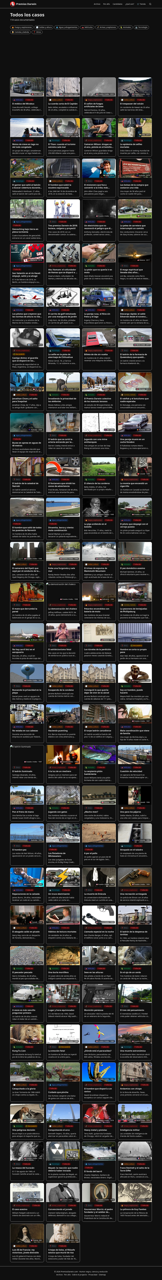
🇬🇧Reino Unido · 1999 (106, 474)
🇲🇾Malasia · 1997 (107, 640)
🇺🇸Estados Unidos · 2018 (69, 175)
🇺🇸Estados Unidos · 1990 (69, 1000)
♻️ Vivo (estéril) (18, 354)
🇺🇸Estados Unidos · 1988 (69, 1041)
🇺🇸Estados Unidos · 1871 (69, 1200)
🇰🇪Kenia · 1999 (36, 474)
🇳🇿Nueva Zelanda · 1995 (141, 840)
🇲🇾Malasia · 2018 (107, 260)
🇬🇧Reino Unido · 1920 (106, 1158)
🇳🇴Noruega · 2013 (143, 389)
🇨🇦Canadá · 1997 (107, 721)
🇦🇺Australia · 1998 (35, 599)
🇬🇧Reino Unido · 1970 (142, 1120)
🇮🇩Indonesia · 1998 (107, 599)
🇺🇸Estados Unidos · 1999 (69, 474)
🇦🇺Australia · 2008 (35, 430)
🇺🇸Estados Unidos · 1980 (69, 1120)
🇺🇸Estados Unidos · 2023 (69, 135)
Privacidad (92, 1274)
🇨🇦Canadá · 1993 (35, 922)
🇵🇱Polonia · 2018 (144, 216)
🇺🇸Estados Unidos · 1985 (69, 1079)
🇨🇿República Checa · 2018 (32, 216)
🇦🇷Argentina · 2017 (35, 345)
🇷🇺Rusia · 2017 (108, 304)
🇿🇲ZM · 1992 (37, 963)
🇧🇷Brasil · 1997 (36, 640)
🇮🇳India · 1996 (72, 802)
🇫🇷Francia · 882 (36, 1240)
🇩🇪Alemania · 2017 (107, 345)
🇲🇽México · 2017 (72, 345)
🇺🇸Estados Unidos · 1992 (105, 922)
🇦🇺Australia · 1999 (71, 430)
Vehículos (87, 27)
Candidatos (117, 4)
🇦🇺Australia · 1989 (35, 1041)
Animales (125, 27)
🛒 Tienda (141, 4)
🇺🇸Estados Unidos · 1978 (105, 1120)
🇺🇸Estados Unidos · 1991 (105, 963)
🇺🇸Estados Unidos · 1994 (105, 884)
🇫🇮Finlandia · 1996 (143, 762)
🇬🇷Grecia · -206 (72, 1240)
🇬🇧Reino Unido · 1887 (34, 1200)
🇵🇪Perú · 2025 (37, 94)
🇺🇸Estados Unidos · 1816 (105, 1200)
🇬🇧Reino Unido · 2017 (142, 345)
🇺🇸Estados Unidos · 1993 (141, 884)
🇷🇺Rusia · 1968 (72, 1158)
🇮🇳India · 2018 (108, 175)
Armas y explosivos (106, 27)
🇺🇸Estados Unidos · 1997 (69, 640)
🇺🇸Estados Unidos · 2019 (105, 135)
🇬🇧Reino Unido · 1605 (142, 1200)
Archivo (97, 4)
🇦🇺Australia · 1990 (35, 1000)
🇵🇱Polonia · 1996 (108, 802)
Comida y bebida (20, 32)
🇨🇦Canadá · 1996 (143, 802)
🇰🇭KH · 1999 (109, 430)
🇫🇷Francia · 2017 (144, 304)
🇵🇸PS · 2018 (73, 260)
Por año (106, 4)
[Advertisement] (81, 55)
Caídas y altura (44, 27)
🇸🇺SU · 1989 (145, 1000)
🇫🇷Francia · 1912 (144, 1158)
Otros (37, 32)
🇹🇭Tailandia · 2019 (35, 175)
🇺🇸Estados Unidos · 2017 (33, 304)
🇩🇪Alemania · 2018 (35, 260)
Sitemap (102, 1274)
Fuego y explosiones (22, 27)
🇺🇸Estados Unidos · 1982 (105, 1079)
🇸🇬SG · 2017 (37, 389)
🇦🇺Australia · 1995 (35, 840)
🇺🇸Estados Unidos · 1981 (33, 1120)
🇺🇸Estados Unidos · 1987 (141, 1041)
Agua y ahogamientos (66, 27)
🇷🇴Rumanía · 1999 (143, 430)
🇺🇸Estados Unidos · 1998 (69, 514)
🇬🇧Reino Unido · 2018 (70, 216)
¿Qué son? (129, 4)
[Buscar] (150, 4)
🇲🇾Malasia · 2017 (143, 260)
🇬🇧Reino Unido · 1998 (34, 514)
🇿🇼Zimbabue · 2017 (71, 389)
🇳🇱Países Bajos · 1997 (34, 721)
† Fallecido (29, 100)
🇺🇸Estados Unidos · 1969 (33, 1158)
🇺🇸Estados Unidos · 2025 (69, 94)
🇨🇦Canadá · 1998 (143, 474)
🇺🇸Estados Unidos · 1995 (69, 840)
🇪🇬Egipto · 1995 (108, 840)
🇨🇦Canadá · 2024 (35, 135)
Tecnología (141, 27)
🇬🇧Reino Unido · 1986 (34, 1079)
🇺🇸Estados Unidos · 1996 (69, 762)
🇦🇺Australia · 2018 (143, 175)
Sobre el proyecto (79, 1274)
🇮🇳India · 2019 (144, 135)
